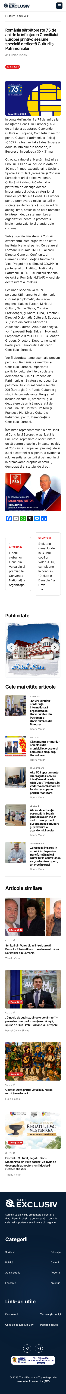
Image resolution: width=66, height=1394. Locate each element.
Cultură (10, 16)
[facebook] (27, 1348)
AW (47, 1381)
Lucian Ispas (18, 55)
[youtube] (39, 1348)
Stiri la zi (23, 16)
